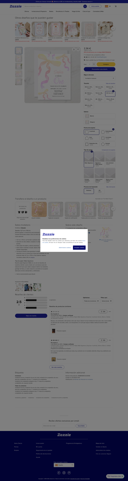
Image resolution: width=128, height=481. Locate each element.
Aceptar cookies (79, 247)
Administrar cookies (65, 247)
